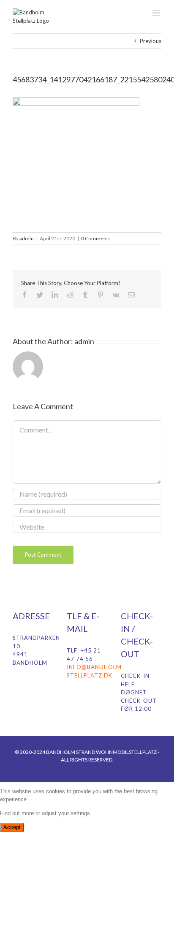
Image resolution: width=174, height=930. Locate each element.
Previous (150, 41)
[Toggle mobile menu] (156, 12)
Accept (12, 827)
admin (26, 238)
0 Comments (96, 238)
